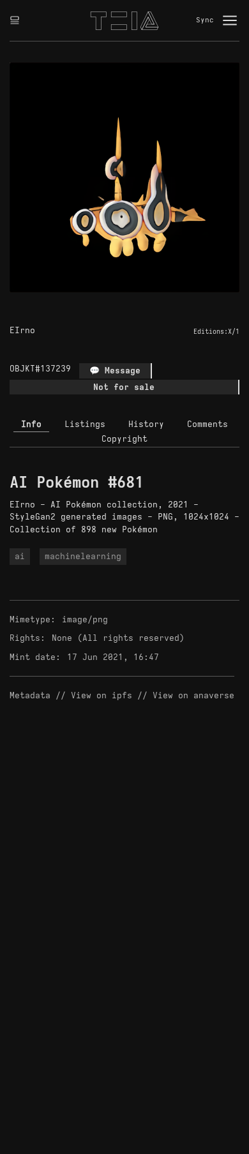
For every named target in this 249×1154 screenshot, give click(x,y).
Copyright (124, 438)
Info (31, 424)
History (146, 424)
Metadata (30, 695)
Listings (84, 424)
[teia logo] (124, 20)
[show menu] (229, 20)
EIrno (22, 330)
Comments (207, 424)
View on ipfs (101, 695)
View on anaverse (193, 695)
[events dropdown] (15, 20)
